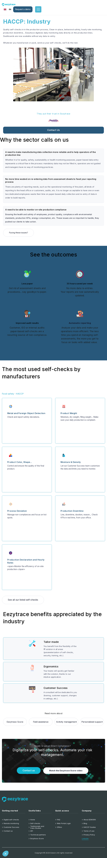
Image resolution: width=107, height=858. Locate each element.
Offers (59, 827)
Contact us (53, 130)
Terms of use (89, 831)
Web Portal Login (64, 823)
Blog (85, 823)
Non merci (11, 845)
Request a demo (23, 9)
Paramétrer (30, 845)
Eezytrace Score (15, 722)
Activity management (66, 722)
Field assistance (40, 722)
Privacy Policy (89, 835)
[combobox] (7, 9)
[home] (10, 4)
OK (48, 845)
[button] (5, 853)
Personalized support (92, 722)
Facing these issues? (18, 232)
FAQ (58, 820)
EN (10, 9)
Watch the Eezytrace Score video (65, 770)
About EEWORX (90, 820)
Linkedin (85, 839)
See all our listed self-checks (23, 600)
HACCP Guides (90, 827)
